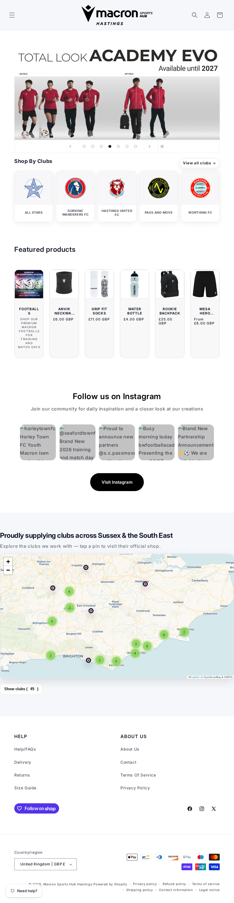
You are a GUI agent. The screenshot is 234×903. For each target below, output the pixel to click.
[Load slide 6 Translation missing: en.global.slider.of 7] (127, 146)
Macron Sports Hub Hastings (67, 884)
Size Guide (25, 787)
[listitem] (33, 196)
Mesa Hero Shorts (205, 311)
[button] (12, 15)
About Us (130, 749)
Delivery (22, 762)
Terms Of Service (138, 775)
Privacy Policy (135, 787)
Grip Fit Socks (99, 311)
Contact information (176, 890)
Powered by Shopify (110, 884)
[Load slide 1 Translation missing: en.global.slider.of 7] (84, 146)
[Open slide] (117, 88)
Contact (128, 762)
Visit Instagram (117, 482)
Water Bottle (134, 311)
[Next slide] (149, 146)
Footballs (29, 311)
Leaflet (195, 677)
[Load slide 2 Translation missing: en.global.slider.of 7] (92, 146)
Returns (22, 775)
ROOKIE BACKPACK (170, 311)
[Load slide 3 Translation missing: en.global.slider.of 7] (101, 146)
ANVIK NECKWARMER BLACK (64, 311)
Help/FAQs (25, 749)
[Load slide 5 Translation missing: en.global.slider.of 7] (118, 146)
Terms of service (206, 884)
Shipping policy (139, 890)
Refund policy (174, 884)
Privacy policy (145, 884)
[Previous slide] (70, 146)
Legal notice (209, 890)
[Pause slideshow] (164, 146)
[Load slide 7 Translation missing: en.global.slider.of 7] (135, 146)
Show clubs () (21, 689)
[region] (117, 616)
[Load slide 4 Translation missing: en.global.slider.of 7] (110, 146)
